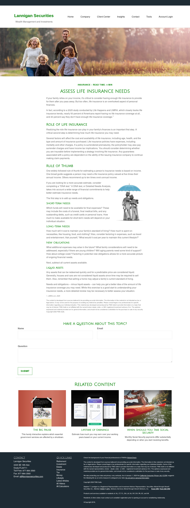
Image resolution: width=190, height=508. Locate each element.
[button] (85, 16)
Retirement (61, 461)
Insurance (60, 469)
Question (22, 346)
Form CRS (155, 489)
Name (21, 328)
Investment (61, 464)
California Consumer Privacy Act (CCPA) (153, 475)
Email (100, 328)
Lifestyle (60, 477)
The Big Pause (42, 429)
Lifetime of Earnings (95, 429)
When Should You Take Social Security (148, 431)
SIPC (108, 489)
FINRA (102, 489)
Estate (59, 466)
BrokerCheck (131, 457)
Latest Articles (62, 480)
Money (59, 475)
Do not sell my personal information (137, 478)
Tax (58, 472)
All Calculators (62, 486)
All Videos (60, 483)
